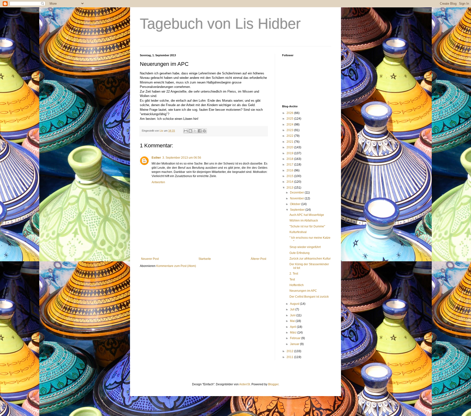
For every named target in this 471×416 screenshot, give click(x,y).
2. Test (293, 273)
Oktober (295, 204)
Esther (156, 157)
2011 (290, 357)
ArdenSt (244, 384)
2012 (290, 351)
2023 (290, 130)
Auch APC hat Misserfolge (306, 215)
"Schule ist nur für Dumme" (307, 226)
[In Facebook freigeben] (199, 130)
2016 (290, 170)
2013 (290, 187)
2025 (290, 118)
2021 (290, 141)
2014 (290, 181)
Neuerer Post (150, 259)
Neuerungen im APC (303, 290)
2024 (290, 124)
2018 (290, 159)
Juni (293, 315)
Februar (295, 338)
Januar (295, 344)
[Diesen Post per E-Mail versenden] (185, 130)
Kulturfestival (298, 232)
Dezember (297, 192)
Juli (292, 309)
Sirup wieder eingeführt (305, 247)
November (297, 198)
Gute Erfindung (299, 253)
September (297, 209)
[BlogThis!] (190, 130)
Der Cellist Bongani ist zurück (309, 296)
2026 (290, 113)
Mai (293, 321)
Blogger (273, 384)
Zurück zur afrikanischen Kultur (310, 258)
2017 (290, 164)
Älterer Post (258, 259)
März (293, 332)
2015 (290, 176)
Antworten (158, 182)
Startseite (204, 259)
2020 (290, 147)
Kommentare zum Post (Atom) (176, 266)
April (293, 327)
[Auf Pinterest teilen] (204, 130)
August (295, 303)
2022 (290, 136)
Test (292, 279)
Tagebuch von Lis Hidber (220, 23)
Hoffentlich (296, 285)
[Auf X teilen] (195, 130)
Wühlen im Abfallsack (303, 220)
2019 (290, 153)
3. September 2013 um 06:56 (181, 157)
